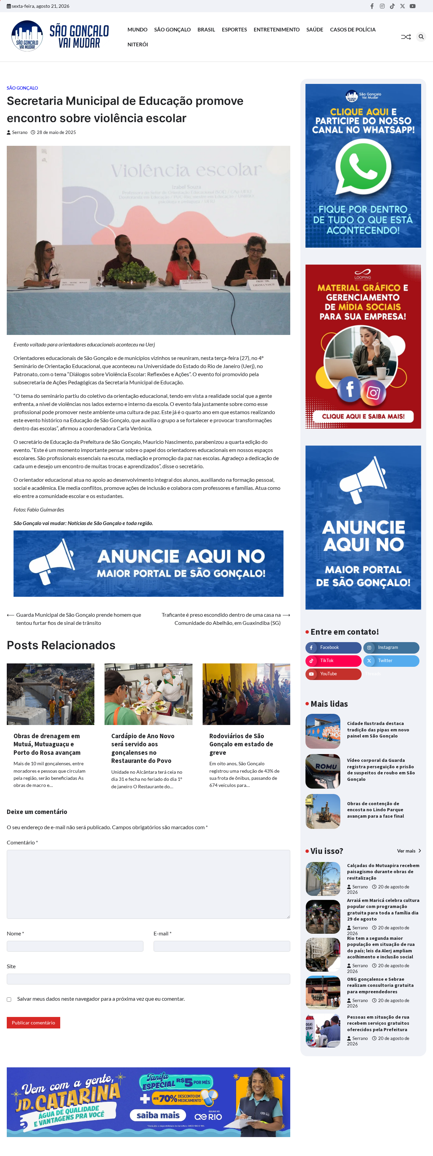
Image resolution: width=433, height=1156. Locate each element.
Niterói (138, 44)
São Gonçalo (172, 29)
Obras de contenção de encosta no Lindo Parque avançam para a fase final (375, 809)
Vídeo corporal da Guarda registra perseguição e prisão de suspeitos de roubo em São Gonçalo (381, 769)
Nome (15, 933)
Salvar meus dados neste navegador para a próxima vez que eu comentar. (101, 998)
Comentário (22, 842)
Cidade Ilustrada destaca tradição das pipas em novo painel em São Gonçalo (378, 729)
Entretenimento (277, 29)
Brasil (206, 29)
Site (11, 966)
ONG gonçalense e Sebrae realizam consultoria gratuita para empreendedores (380, 985)
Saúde (314, 29)
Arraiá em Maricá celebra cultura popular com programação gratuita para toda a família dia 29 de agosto (383, 909)
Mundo (137, 29)
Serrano (19, 132)
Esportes (234, 29)
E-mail (163, 933)
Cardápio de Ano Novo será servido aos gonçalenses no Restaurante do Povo (143, 748)
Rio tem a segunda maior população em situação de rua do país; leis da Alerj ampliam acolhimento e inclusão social (381, 947)
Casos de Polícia (353, 29)
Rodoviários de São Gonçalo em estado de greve (241, 744)
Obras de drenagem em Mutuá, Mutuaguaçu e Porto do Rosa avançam (47, 744)
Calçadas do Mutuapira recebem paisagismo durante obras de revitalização (383, 871)
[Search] (421, 37)
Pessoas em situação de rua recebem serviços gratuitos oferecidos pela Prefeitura (378, 1023)
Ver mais (406, 851)
